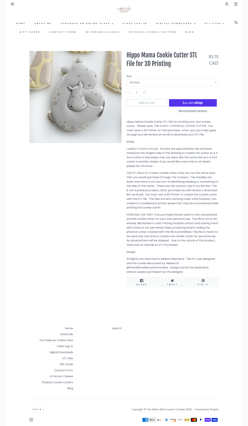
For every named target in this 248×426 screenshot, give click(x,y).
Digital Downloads (175, 23)
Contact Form (62, 32)
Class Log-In (134, 23)
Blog (190, 32)
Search (116, 328)
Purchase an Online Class (86, 23)
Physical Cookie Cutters (153, 32)
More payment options (193, 110)
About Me (43, 23)
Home (20, 23)
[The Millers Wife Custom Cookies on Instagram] (31, 419)
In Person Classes (102, 32)
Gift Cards (29, 32)
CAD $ (37, 409)
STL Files (213, 23)
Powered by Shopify (206, 409)
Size (129, 76)
